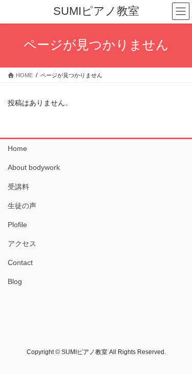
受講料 (18, 187)
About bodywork (34, 167)
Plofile (17, 225)
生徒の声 (22, 206)
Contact (20, 262)
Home (17, 148)
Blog (15, 281)
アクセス (22, 243)
